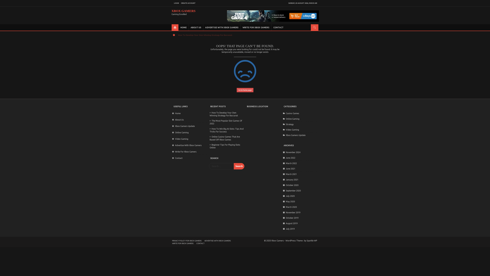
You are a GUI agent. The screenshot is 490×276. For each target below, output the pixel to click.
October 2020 (292, 185)
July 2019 (290, 229)
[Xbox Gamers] (175, 27)
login (176, 3)
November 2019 (293, 212)
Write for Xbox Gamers (256, 27)
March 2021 (291, 174)
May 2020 (290, 201)
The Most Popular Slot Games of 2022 (196, 35)
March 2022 (291, 163)
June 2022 (290, 158)
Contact (278, 27)
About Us (196, 27)
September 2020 (293, 190)
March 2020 (291, 207)
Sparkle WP (312, 240)
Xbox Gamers (183, 11)
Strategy (290, 124)
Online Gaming (182, 132)
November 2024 (293, 152)
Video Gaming (181, 139)
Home (183, 27)
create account (188, 3)
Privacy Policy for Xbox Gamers (187, 241)
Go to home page (245, 90)
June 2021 (290, 169)
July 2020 (290, 196)
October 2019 (292, 218)
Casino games (292, 113)
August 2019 (292, 223)
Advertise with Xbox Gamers (221, 27)
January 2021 (292, 180)
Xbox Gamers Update (185, 126)
